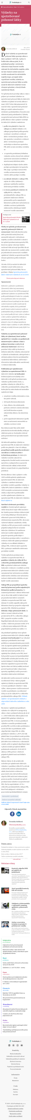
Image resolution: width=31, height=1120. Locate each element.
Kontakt (15, 1094)
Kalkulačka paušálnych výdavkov (15, 1059)
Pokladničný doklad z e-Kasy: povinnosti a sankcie (15, 847)
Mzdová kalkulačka (15, 1054)
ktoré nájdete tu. (6, 500)
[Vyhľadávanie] (29, 2)
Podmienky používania (15, 1111)
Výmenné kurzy (15, 1064)
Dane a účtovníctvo (8, 7)
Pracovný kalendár (15, 1069)
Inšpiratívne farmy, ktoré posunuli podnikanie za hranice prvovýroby (13, 946)
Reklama (15, 1089)
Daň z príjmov (21, 7)
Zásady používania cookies (15, 1108)
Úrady (15, 1078)
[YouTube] (21, 1045)
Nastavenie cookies (15, 1113)
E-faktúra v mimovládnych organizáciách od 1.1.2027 (15, 982)
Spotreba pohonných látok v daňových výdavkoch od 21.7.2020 (12, 219)
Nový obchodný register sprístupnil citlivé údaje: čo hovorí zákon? (15, 1026)
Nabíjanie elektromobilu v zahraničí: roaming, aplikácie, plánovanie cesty (21, 906)
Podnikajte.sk (11, 1106)
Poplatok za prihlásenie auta (15, 1066)
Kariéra (15, 1092)
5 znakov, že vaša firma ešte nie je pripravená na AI (13, 1014)
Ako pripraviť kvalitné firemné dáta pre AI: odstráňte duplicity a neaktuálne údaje (15, 1010)
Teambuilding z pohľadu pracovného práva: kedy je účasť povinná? (15, 1030)
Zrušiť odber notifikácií (15, 1116)
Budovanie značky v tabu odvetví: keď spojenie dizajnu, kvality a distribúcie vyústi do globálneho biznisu (15, 951)
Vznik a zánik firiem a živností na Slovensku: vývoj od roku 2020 (15, 964)
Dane (15, 7)
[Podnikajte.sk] (15, 2)
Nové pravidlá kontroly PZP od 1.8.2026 (20, 889)
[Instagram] (17, 1045)
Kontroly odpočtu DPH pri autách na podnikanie (20, 870)
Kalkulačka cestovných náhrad (15, 1056)
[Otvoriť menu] (2, 2)
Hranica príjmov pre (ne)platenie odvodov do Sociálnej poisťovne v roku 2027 (15, 978)
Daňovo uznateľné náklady (11, 800)
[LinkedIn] (9, 1045)
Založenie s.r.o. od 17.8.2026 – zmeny (14, 967)
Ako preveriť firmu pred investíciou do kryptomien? (14, 998)
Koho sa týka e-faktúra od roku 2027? (12, 854)
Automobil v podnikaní (10, 796)
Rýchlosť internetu (15, 1061)
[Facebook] (13, 1045)
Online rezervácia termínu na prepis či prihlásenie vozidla (19, 924)
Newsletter (15, 1080)
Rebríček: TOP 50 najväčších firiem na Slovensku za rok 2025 (14, 994)
